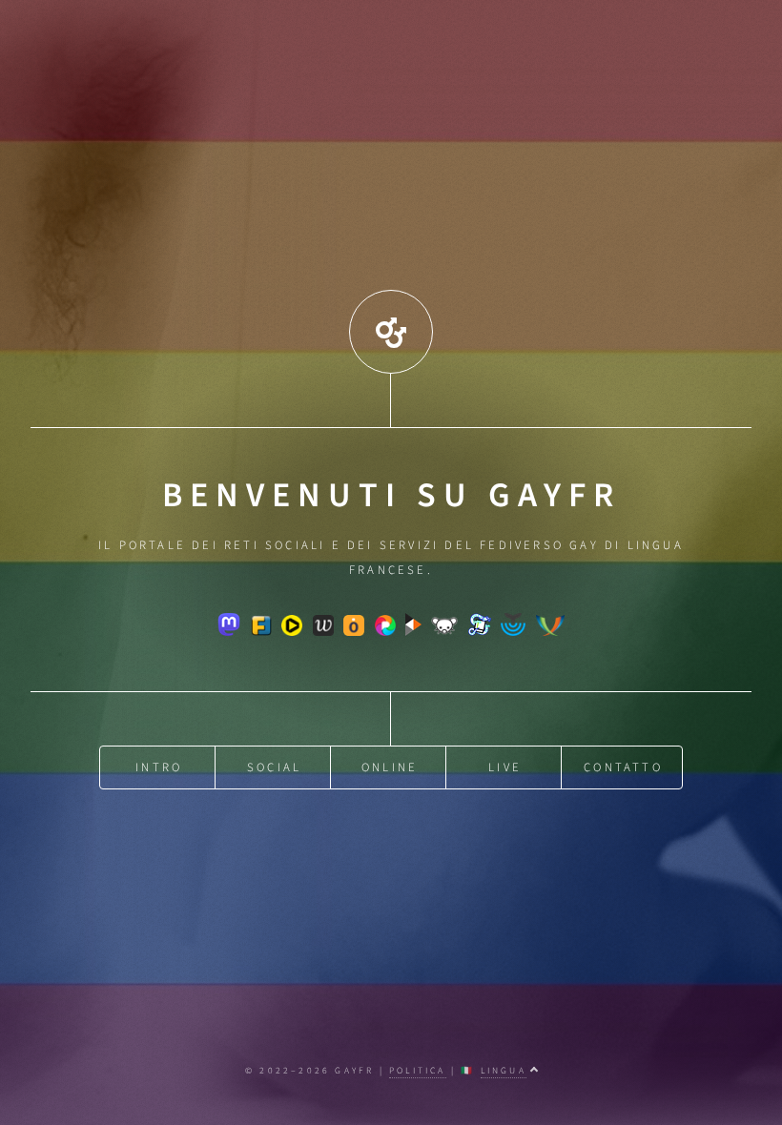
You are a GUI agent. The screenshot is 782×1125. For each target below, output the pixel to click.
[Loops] (291, 633)
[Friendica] (261, 633)
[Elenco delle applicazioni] (391, 340)
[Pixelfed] (385, 633)
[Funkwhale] (513, 633)
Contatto (623, 767)
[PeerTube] (413, 633)
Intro (158, 767)
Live (505, 767)
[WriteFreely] (323, 633)
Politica (417, 1070)
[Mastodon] (228, 633)
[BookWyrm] (479, 633)
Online (389, 767)
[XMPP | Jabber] (550, 633)
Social (274, 767)
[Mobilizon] (353, 633)
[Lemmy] (444, 633)
